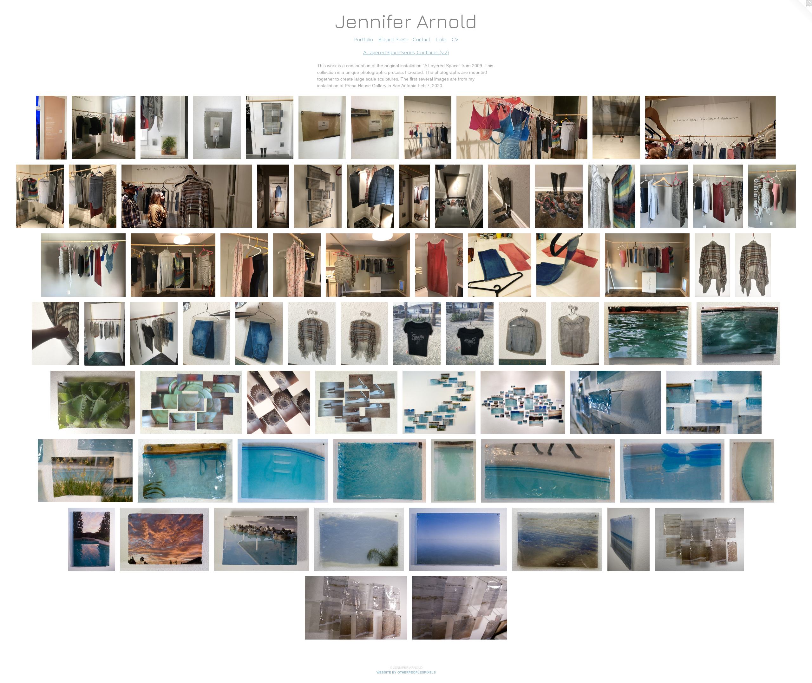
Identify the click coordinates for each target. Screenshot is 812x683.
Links (441, 39)
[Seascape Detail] (356, 608)
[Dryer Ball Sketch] (278, 402)
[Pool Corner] (738, 333)
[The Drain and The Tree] (453, 471)
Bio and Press (393, 39)
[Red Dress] (439, 265)
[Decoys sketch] (261, 539)
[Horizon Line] (458, 539)
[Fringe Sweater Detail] (55, 333)
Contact (421, 39)
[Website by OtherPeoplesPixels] (799, 12)
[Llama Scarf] (244, 265)
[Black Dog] (548, 471)
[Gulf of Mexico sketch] (628, 539)
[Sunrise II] (164, 539)
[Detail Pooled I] (616, 402)
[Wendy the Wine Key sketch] (356, 402)
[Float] (672, 471)
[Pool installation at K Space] (523, 402)
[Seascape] (699, 539)
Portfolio (363, 39)
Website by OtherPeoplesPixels (406, 672)
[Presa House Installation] (51, 127)
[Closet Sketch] (104, 333)
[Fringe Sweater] (712, 265)
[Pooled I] (439, 402)
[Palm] (359, 539)
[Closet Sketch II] (154, 333)
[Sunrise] (91, 539)
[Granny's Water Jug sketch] (191, 402)
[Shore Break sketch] (557, 539)
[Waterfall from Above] (379, 471)
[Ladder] (283, 471)
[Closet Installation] (509, 196)
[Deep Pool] (647, 333)
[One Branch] (752, 471)
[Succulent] (92, 402)
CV (455, 39)
